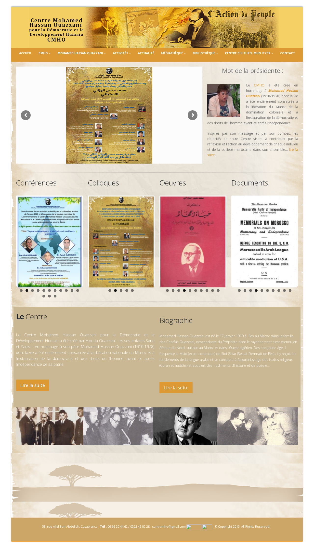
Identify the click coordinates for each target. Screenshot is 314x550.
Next (89, 241)
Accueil (25, 53)
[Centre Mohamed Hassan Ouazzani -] (154, 27)
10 (72, 290)
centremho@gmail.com (169, 526)
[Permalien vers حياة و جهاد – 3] (192, 242)
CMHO (43, 53)
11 (77, 290)
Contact (287, 53)
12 (43, 296)
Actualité (146, 53)
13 (49, 296)
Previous (9, 241)
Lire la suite (32, 385)
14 (55, 296)
